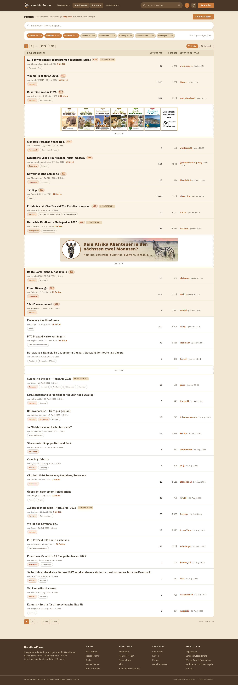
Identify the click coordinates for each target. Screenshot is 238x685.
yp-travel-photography (191, 162)
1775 (51, 46)
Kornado (184, 228)
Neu (95, 60)
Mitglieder (67, 16)
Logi (182, 465)
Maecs (183, 82)
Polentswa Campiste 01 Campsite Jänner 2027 (56, 556)
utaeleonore (186, 66)
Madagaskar (34, 231)
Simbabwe (33, 484)
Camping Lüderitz (38, 459)
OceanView (185, 530)
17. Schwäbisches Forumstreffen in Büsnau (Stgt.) (59, 59)
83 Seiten (57, 194)
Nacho (183, 212)
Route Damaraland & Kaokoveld (47, 272)
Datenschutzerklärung (196, 655)
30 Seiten (63, 96)
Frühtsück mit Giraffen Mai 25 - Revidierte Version (58, 206)
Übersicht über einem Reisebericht (49, 491)
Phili (182, 578)
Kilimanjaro (69, 387)
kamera (32, 613)
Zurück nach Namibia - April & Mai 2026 (51, 507)
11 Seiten (56, 324)
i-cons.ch (74, 679)
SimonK (183, 359)
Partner (155, 660)
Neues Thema (92, 664)
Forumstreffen (35, 68)
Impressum (191, 651)
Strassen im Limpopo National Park (49, 443)
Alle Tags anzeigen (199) (200, 35)
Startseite (62, 5)
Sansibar (82, 387)
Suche (89, 660)
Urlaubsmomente (188, 417)
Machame (57, 387)
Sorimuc (184, 514)
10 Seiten (60, 544)
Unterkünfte (107, 35)
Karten (155, 655)
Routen (88, 35)
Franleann (185, 343)
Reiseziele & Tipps (49, 150)
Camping (125, 35)
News (31, 198)
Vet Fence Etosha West (41, 588)
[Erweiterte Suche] (179, 5)
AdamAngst (185, 546)
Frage (40, 500)
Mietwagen (165, 35)
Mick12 (183, 294)
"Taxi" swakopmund (39, 304)
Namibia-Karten (159, 664)
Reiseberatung (93, 668)
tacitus (183, 433)
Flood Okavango (37, 288)
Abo (121, 664)
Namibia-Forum (41, 5)
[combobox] (161, 5)
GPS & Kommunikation (38, 345)
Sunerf (183, 310)
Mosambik (33, 150)
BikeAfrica (185, 196)
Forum (95, 5)
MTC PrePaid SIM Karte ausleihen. (48, 540)
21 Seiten (56, 292)
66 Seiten (63, 80)
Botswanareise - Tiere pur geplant (49, 411)
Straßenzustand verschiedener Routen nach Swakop (60, 394)
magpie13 (184, 611)
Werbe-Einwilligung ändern (198, 660)
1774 (43, 46)
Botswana (53, 35)
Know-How (111, 5)
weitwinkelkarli (187, 98)
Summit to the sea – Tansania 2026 (49, 378)
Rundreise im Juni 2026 (42, 92)
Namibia (35, 35)
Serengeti (45, 387)
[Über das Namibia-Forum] (26, 5)
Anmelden (206, 5)
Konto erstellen (126, 655)
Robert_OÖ (185, 562)
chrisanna (185, 278)
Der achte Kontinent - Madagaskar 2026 (52, 222)
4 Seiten (63, 340)
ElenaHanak (186, 482)
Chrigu (183, 326)
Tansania (32, 387)
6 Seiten (70, 162)
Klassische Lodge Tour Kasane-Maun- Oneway (56, 157)
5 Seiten (61, 64)
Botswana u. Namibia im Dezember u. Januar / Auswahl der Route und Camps (75, 352)
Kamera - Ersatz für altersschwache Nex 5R (55, 604)
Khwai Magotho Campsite (43, 173)
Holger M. (184, 401)
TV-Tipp (32, 190)
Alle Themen (81, 5)
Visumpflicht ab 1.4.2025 (43, 75)
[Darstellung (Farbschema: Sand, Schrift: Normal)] (193, 5)
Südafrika (71, 35)
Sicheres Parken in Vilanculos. (46, 141)
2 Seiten (58, 226)
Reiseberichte (145, 35)
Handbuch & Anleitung (129, 668)
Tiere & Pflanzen (35, 435)
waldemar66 (186, 148)
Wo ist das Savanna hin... (42, 523)
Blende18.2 (185, 180)
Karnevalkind (186, 594)
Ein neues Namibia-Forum (43, 320)
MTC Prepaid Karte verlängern (46, 336)
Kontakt (189, 668)
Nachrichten (125, 660)
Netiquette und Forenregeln (199, 664)
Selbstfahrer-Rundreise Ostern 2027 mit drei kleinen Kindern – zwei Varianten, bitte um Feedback (89, 572)
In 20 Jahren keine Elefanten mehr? (49, 427)
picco (182, 385)
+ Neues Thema (203, 16)
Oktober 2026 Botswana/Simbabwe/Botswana (56, 475)
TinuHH (183, 498)
